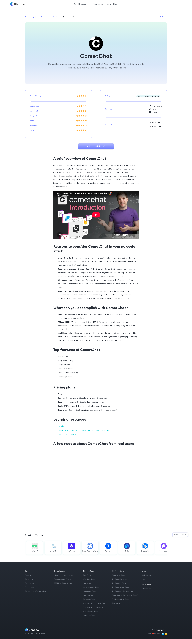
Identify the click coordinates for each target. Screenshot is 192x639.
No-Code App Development (122, 591)
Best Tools (87, 575)
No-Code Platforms (119, 583)
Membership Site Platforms (93, 607)
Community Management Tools (94, 603)
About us (28, 575)
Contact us (29, 579)
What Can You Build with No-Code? (125, 595)
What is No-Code (118, 575)
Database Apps (89, 599)
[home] (24, 4)
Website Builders (89, 579)
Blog (143, 579)
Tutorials (61, 426)
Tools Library (98, 4)
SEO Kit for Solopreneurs (63, 583)
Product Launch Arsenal (62, 579)
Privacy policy (30, 587)
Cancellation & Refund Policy (35, 591)
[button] (81, 4)
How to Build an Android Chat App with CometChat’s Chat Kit (84, 430)
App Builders (87, 583)
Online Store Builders (90, 611)
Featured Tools (112, 4)
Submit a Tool (146, 589)
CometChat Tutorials (67, 434)
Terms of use (29, 583)
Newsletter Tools (89, 615)
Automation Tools (89, 591)
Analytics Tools (88, 595)
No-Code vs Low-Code (120, 587)
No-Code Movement (119, 579)
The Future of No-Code (120, 599)
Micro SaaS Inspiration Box (63, 575)
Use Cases (116, 603)
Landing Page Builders (91, 587)
